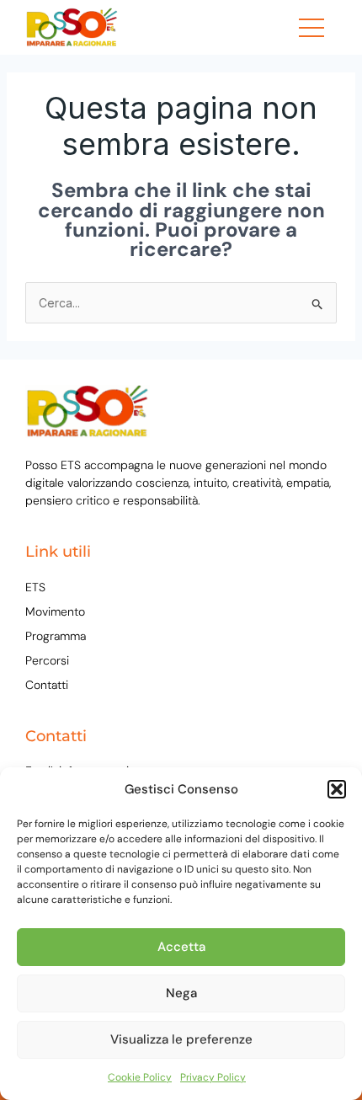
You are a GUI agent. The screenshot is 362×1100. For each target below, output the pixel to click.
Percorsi (47, 660)
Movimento (55, 611)
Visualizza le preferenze (181, 1039)
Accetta (181, 946)
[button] (336, 789)
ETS (35, 587)
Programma (55, 635)
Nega (181, 993)
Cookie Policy (140, 1077)
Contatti (46, 684)
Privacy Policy (213, 1077)
